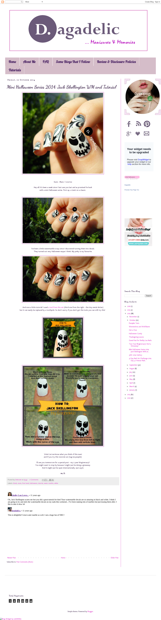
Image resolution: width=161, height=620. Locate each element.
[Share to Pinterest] (52, 480)
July (131, 372)
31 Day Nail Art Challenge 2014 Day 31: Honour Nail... (140, 359)
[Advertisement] (140, 270)
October (132, 320)
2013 (129, 394)
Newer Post (11, 558)
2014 (129, 313)
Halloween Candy (135, 334)
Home (12, 62)
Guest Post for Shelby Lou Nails (140, 340)
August (132, 368)
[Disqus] (63, 522)
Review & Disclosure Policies (116, 62)
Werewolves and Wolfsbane (139, 327)
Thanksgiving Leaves (136, 337)
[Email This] (43, 480)
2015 (129, 310)
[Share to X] (48, 480)
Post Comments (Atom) (24, 562)
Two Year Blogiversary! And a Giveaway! (140, 345)
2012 (129, 398)
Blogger (90, 611)
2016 (129, 306)
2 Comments (33, 480)
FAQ (46, 62)
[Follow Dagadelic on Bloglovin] (132, 179)
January (132, 390)
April (131, 383)
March (132, 386)
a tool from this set (56, 307)
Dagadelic (128, 185)
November (133, 317)
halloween (33, 483)
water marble (48, 483)
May (131, 379)
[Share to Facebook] (50, 480)
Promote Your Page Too (132, 190)
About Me (29, 62)
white (56, 483)
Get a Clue (133, 330)
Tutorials (15, 70)
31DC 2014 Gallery (135, 355)
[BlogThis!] (45, 480)
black (15, 483)
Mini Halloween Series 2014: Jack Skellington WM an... (139, 350)
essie (19, 483)
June (131, 376)
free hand (25, 483)
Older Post (114, 558)
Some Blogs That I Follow (73, 62)
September (133, 365)
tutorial (40, 483)
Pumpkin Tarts (134, 323)
